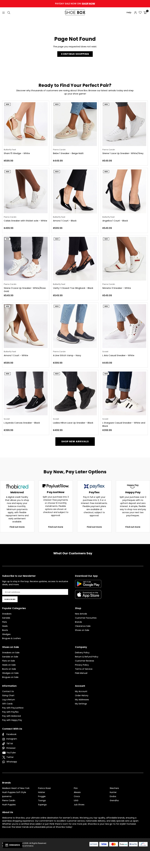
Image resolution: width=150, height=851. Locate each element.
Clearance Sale (83, 626)
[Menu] (3, 12)
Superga (42, 804)
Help (129, 12)
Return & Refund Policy (86, 656)
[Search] (8, 12)
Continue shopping (75, 54)
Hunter (113, 792)
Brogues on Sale (10, 677)
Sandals (6, 617)
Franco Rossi (44, 788)
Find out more (17, 526)
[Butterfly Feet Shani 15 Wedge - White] (26, 124)
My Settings (81, 703)
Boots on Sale (9, 669)
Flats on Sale (8, 660)
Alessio (77, 792)
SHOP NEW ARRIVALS (75, 441)
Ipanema (6, 796)
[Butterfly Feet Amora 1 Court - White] (26, 326)
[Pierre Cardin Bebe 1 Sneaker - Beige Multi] (75, 124)
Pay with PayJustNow (12, 707)
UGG (76, 800)
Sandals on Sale (10, 656)
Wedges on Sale (10, 673)
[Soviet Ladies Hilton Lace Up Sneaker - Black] (75, 393)
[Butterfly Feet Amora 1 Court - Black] (75, 191)
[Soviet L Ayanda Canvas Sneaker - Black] (26, 393)
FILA (75, 788)
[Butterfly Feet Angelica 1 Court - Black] (124, 191)
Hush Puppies (9, 804)
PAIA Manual (81, 673)
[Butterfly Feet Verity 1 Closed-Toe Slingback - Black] (75, 259)
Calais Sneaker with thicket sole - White (25, 220)
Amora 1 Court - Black (64, 220)
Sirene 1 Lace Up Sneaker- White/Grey (122, 153)
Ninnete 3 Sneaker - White (116, 288)
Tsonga (42, 800)
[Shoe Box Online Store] (75, 12)
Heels (5, 626)
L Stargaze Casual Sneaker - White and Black (123, 424)
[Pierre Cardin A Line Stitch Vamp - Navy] (75, 326)
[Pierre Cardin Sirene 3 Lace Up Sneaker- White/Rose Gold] (26, 259)
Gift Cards (7, 703)
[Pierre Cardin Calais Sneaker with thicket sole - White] (26, 191)
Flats (4, 621)
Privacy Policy (82, 664)
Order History (81, 695)
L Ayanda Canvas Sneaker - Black (22, 422)
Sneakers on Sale (10, 652)
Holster (41, 792)
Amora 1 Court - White (16, 355)
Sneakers (6, 613)
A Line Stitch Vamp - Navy (67, 355)
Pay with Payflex (10, 711)
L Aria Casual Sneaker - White (118, 355)
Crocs (77, 796)
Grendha (114, 800)
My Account (81, 691)
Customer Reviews (84, 660)
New (7, 104)
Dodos (113, 796)
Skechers (114, 788)
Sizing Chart (8, 695)
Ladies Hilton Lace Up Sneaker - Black (73, 422)
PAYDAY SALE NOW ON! (75, 3)
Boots (5, 630)
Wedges (6, 634)
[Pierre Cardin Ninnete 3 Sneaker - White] (124, 259)
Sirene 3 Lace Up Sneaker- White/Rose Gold (25, 289)
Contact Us (8, 691)
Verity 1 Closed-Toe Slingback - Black (73, 288)
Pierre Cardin (8, 800)
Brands (78, 621)
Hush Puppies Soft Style (14, 792)
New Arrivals (81, 613)
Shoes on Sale (82, 630)
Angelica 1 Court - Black (115, 220)
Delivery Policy (82, 652)
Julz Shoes (79, 804)
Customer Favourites (86, 617)
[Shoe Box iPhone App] (88, 596)
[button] (145, 12)
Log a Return (8, 699)
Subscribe (9, 599)
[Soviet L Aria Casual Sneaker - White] (124, 326)
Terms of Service (83, 669)
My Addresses (82, 699)
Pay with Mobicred (11, 716)
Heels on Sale (9, 664)
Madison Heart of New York (15, 788)
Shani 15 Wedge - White (17, 153)
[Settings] (135, 12)
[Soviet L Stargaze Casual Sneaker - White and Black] (124, 393)
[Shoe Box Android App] (88, 585)
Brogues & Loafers (11, 638)
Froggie (42, 796)
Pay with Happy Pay (12, 720)
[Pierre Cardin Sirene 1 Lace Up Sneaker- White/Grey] (124, 124)
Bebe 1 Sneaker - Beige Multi (68, 153)
